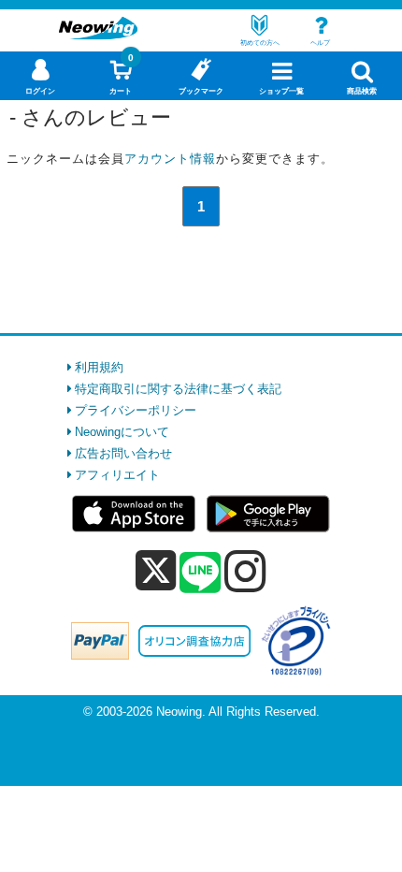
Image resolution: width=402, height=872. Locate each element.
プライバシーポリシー (135, 410)
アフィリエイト (117, 475)
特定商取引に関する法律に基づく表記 (178, 389)
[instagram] (245, 570)
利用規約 (99, 367)
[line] (200, 573)
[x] (156, 571)
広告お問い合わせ (123, 453)
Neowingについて (122, 432)
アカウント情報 (170, 159)
